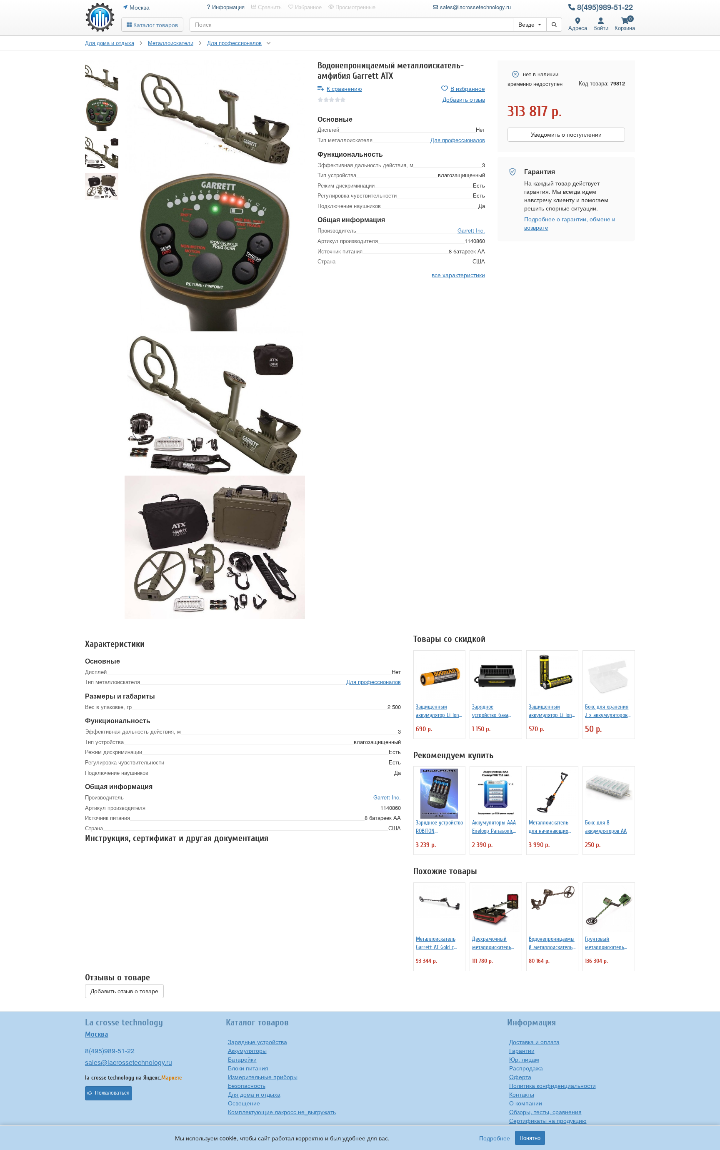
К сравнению (344, 88)
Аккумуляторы (247, 1050)
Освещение (244, 1103)
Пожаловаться (112, 1093)
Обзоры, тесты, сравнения (545, 1111)
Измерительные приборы (263, 1076)
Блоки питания (248, 1068)
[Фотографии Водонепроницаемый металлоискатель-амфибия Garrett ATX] (215, 116)
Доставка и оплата (534, 1041)
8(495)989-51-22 (605, 7)
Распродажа (526, 1068)
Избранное (307, 7)
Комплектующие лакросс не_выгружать (282, 1111)
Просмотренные (354, 7)
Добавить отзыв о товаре (124, 991)
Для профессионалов (457, 140)
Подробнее (494, 1138)
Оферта (520, 1076)
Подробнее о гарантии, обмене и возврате (569, 223)
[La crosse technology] (100, 17)
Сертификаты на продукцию (548, 1120)
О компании (525, 1103)
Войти (600, 28)
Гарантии (522, 1050)
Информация (227, 7)
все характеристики (458, 275)
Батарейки (242, 1059)
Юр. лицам (524, 1059)
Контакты (521, 1094)
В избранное (467, 88)
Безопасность (246, 1085)
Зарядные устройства (257, 1041)
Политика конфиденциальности (552, 1085)
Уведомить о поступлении (566, 134)
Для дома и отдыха (254, 1094)
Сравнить (269, 7)
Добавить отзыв (463, 99)
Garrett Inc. (471, 230)
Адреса (577, 28)
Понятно (530, 1138)
